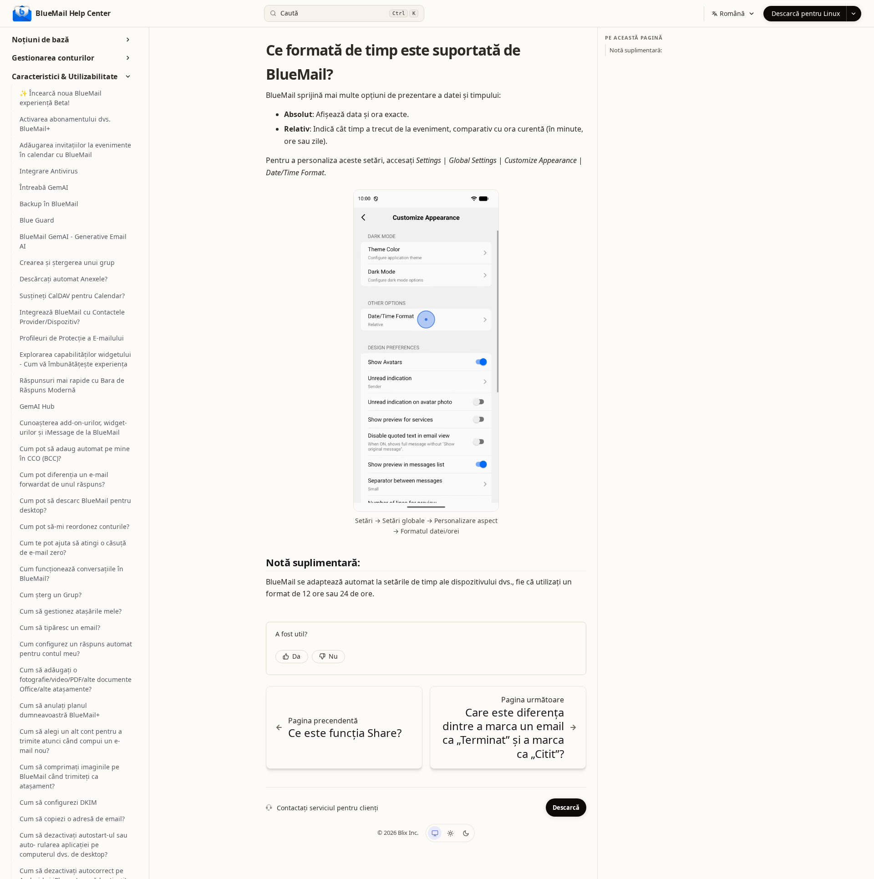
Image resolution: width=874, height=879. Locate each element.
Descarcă (566, 807)
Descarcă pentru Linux (806, 13)
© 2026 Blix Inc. (397, 832)
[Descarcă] (853, 13)
